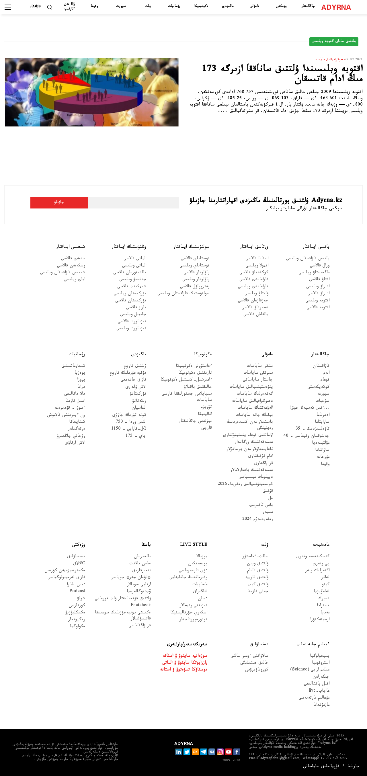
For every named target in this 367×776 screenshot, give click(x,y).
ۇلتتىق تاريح (135, 367)
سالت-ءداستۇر (255, 557)
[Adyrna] (337, 7)
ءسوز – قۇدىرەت (70, 408)
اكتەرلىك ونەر (317, 571)
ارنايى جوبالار (139, 585)
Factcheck (141, 606)
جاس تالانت (140, 564)
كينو (325, 585)
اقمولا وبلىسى (257, 266)
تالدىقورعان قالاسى (129, 273)
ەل (270, 499)
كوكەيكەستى (318, 388)
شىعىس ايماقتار (70, 247)
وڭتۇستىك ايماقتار (129, 247)
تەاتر (325, 578)
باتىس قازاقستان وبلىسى (307, 259)
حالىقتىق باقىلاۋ (198, 388)
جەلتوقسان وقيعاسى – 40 (306, 437)
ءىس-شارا (76, 585)
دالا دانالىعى (74, 394)
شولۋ (81, 599)
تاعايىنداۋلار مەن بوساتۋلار (250, 450)
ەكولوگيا (77, 627)
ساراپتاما (322, 423)
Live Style (193, 545)
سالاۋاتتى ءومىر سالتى (249, 657)
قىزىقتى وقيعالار (193, 606)
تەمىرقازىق (141, 571)
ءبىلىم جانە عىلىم (313, 645)
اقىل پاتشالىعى (316, 684)
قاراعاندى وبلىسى (253, 287)
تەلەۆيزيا (321, 592)
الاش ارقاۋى (75, 443)
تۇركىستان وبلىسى (130, 294)
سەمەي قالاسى (73, 259)
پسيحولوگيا (319, 657)
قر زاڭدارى (263, 464)
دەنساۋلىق (76, 557)
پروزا (81, 380)
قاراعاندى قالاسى (253, 280)
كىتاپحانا (77, 423)
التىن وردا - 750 (131, 423)
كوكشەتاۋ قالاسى (253, 273)
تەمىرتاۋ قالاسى (255, 308)
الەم (326, 374)
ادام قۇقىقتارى (260, 457)
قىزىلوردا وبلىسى (131, 329)
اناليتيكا (205, 415)
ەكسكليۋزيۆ (75, 613)
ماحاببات (199, 585)
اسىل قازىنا (75, 402)
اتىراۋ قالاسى (318, 294)
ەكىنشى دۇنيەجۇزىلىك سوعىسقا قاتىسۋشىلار (123, 616)
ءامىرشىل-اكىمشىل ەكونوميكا (186, 380)
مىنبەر (268, 513)
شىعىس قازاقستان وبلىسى (62, 273)
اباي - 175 (136, 437)
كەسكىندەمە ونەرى (312, 557)
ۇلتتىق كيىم (258, 585)
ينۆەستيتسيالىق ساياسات (251, 388)
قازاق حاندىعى (133, 380)
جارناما (354, 767)
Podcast (77, 592)
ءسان (202, 599)
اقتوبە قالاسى (318, 308)
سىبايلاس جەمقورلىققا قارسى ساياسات (187, 397)
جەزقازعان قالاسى (253, 301)
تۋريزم (206, 408)
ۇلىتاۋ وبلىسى (256, 294)
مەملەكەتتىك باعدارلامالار (252, 471)
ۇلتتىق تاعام (257, 571)
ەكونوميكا (201, 6)
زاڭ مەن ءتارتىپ (69, 7)
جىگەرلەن (321, 677)
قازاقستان (321, 367)
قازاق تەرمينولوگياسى (66, 578)
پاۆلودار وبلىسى (196, 280)
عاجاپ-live (319, 692)
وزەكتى (281, 6)
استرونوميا (320, 663)
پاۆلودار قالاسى (197, 273)
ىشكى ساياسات (260, 367)
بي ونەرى (321, 564)
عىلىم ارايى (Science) (309, 670)
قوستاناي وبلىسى (194, 266)
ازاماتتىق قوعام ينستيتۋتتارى (248, 436)
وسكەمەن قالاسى (71, 266)
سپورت (121, 6)
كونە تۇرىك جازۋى (129, 416)
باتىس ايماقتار (316, 247)
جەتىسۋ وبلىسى (132, 280)
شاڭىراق (200, 592)
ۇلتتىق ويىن (257, 564)
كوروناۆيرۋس (256, 670)
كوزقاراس (77, 606)
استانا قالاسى (257, 259)
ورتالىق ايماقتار (254, 247)
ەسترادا (323, 606)
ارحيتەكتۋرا (319, 620)
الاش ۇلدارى (136, 388)
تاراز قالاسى (136, 308)
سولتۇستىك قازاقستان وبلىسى (183, 294)
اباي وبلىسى (74, 280)
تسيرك (324, 599)
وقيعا (94, 6)
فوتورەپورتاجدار (193, 620)
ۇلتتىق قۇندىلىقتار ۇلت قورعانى (123, 599)
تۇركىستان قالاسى (130, 301)
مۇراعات (323, 458)
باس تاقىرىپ (261, 506)
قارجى (206, 429)
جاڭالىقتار (308, 6)
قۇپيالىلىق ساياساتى (321, 767)
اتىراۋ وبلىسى (317, 287)
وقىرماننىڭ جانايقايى (188, 578)
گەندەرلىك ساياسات (255, 394)
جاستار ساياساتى (258, 380)
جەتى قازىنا (257, 592)
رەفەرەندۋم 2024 (257, 520)
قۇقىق (268, 492)
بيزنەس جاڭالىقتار (195, 422)
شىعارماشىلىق (73, 367)
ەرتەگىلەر (76, 429)
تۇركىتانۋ (138, 394)
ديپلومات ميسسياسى (256, 478)
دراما (81, 388)
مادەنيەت (321, 545)
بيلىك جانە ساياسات (254, 416)
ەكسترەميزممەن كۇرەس (64, 571)
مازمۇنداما (321, 706)
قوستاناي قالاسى (195, 259)
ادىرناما (323, 416)
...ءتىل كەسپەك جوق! (309, 408)
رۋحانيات (174, 6)
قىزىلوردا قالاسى (132, 322)
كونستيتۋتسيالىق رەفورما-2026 (245, 485)
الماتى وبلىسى (134, 266)
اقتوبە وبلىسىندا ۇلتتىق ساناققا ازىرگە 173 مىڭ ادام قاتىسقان (282, 75)
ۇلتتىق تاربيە (256, 578)
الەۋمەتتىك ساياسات (255, 408)
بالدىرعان (142, 557)
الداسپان (139, 408)
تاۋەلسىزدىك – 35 (312, 429)
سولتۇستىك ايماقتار (191, 247)
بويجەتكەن (197, 564)
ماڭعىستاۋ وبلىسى (314, 273)
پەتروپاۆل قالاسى (195, 287)
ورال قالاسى (319, 266)
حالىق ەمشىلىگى (254, 663)
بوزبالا (202, 557)
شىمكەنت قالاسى (131, 287)
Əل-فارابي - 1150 (128, 429)
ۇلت (148, 6)
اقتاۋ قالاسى (319, 280)
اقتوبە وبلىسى (317, 301)
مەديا (325, 613)
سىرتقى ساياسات (258, 374)
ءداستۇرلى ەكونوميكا (194, 367)
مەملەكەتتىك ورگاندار (254, 443)
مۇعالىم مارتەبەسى (313, 698)
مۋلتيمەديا (320, 443)
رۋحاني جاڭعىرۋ (71, 437)
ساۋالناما (322, 451)
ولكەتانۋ (139, 402)
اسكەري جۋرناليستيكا (188, 613)
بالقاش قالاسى (255, 315)
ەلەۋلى (254, 6)
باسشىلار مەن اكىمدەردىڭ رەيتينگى (250, 426)
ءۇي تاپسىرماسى (193, 571)
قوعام (325, 380)
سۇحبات (322, 402)
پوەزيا (80, 374)
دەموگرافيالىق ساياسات (252, 402)
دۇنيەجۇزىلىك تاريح (128, 374)
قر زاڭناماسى (140, 626)
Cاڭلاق (79, 564)
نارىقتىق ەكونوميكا (195, 374)
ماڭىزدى (227, 6)
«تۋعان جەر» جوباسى (131, 578)
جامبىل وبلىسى (133, 315)
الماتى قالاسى (135, 259)
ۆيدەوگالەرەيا (139, 592)
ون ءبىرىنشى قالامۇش (66, 416)
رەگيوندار (76, 620)
